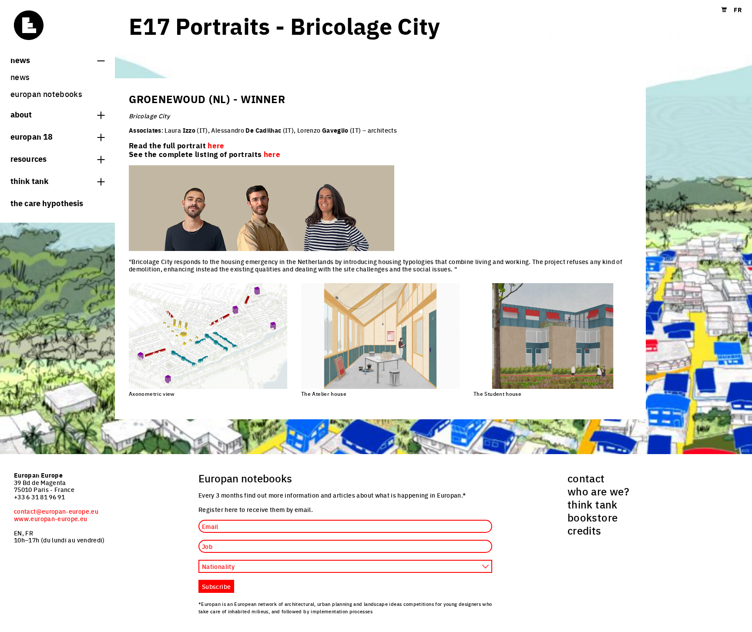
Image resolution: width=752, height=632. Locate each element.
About (21, 114)
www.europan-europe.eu (50, 518)
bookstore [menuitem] (592, 517)
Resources (28, 158)
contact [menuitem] (586, 478)
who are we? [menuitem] (598, 491)
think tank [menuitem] (592, 504)
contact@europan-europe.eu (56, 511)
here (272, 154)
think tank (29, 180)
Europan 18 (31, 136)
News (20, 59)
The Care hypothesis (46, 202)
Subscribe (216, 586)
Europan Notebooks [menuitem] (46, 93)
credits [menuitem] (584, 530)
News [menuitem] (20, 76)
